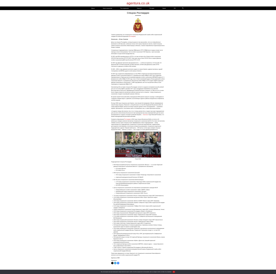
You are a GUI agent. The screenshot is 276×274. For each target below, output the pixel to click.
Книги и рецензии (107, 8)
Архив (164, 8)
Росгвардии (132, 36)
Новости (139, 8)
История (152, 8)
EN (175, 8)
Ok (174, 271)
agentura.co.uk (138, 3)
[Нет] (274, 272)
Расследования (124, 8)
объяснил (145, 114)
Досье (93, 8)
